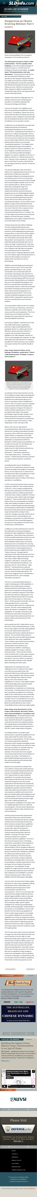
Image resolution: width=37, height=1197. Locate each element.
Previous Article (11, 969)
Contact (15, 1154)
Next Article (30, 969)
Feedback (15, 1157)
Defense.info (16, 1166)
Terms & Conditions (29, 1188)
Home (14, 1150)
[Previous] (10, 1033)
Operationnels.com (18, 1170)
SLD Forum (15, 1163)
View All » (31, 975)
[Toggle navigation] (4, 3)
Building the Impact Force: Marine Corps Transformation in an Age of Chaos (17, 1046)
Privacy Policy (16, 1160)
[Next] (26, 1033)
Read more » (5, 1061)
